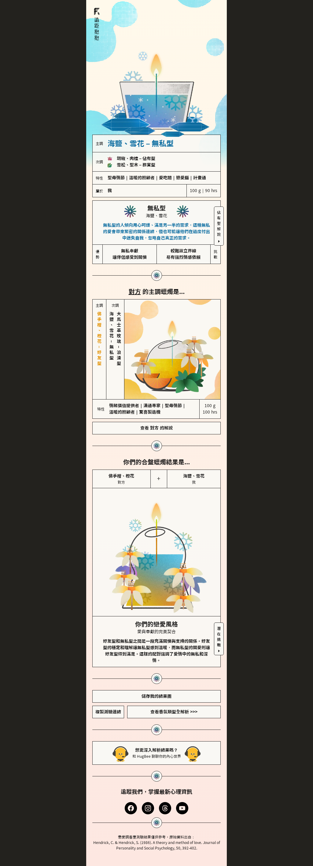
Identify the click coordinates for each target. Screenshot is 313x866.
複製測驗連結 (108, 712)
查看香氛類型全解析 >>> (173, 712)
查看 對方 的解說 (156, 428)
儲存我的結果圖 (156, 696)
